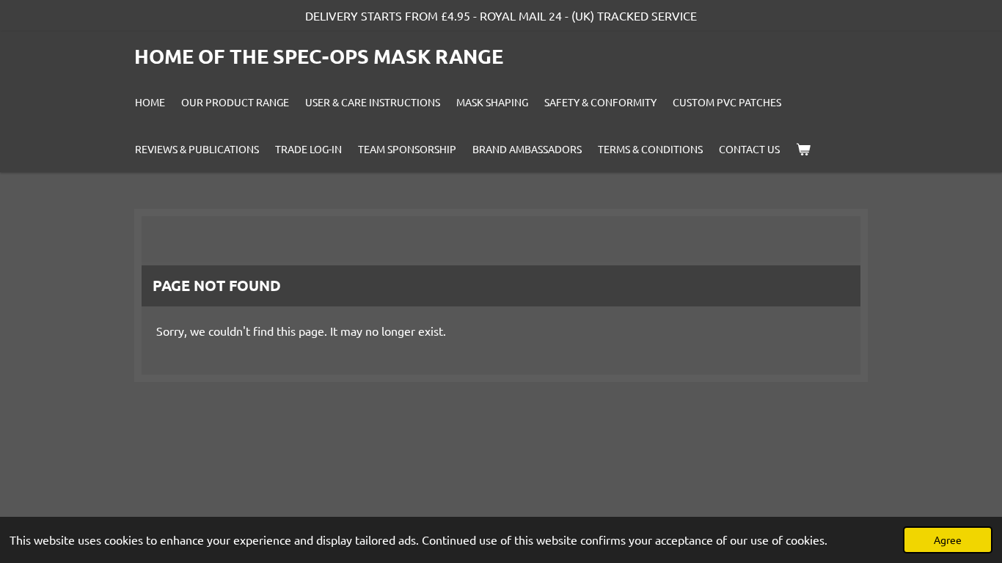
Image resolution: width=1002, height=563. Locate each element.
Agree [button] (948, 539)
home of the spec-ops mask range (318, 55)
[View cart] (803, 148)
